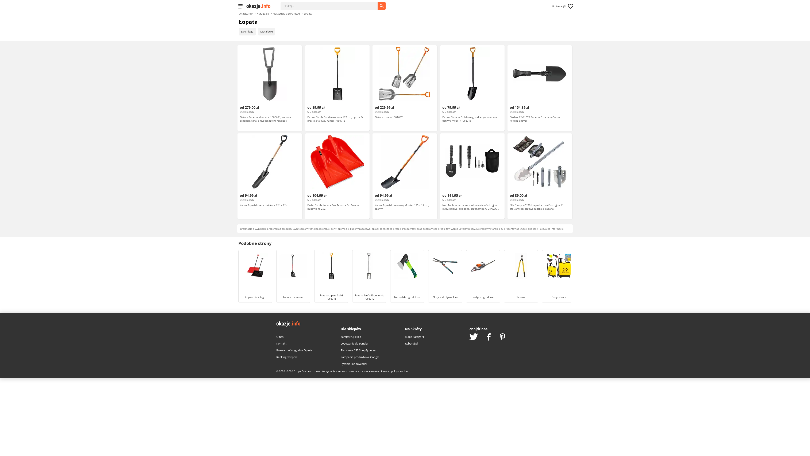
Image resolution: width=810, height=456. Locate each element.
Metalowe (266, 31)
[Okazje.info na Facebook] (489, 337)
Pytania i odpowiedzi (354, 364)
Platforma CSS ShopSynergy (358, 350)
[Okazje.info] (260, 6)
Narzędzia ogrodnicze (286, 13)
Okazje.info (246, 13)
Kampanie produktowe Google (360, 357)
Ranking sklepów (286, 357)
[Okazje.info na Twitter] (473, 337)
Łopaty (308, 13)
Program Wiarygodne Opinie (294, 350)
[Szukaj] (332, 4)
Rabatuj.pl (411, 343)
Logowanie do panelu (354, 343)
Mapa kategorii (414, 337)
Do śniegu (247, 31)
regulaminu (378, 371)
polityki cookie (399, 371)
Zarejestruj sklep (351, 337)
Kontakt (281, 343)
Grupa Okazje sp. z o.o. (307, 371)
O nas (280, 337)
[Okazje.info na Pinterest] (502, 337)
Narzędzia (262, 13)
